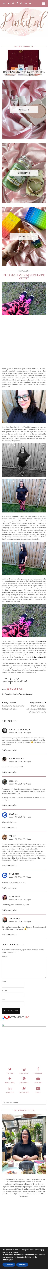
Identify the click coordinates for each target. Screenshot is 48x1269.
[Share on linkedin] (22, 689)
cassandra (16, 758)
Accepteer (9, 1265)
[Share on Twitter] (12, 689)
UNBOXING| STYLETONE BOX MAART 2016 (13, 705)
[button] (44, 3)
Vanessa (14, 918)
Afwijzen (22, 1265)
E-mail (4, 990)
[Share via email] (8, 689)
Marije (14, 874)
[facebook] (17, 3)
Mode (15, 693)
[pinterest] (21, 3)
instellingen (7, 1259)
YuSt (12, 835)
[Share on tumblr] (18, 689)
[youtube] (26, 3)
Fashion (8, 693)
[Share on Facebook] (10, 689)
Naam (4, 981)
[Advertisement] (24, 341)
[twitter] (9, 3)
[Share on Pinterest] (15, 689)
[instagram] (13, 3)
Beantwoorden (10, 750)
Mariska (15, 896)
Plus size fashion (26, 693)
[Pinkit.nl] (24, 20)
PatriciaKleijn (19, 729)
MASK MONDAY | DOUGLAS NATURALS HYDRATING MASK (36, 707)
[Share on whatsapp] (20, 689)
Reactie (5, 956)
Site (3, 1000)
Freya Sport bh (40, 657)
